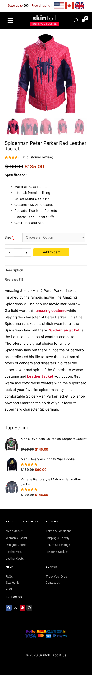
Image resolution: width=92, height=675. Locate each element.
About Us (59, 655)
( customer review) (38, 157)
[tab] (46, 270)
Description (14, 270)
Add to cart (51, 252)
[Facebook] (9, 608)
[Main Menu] (10, 20)
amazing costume (51, 310)
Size (8, 237)
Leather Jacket (40, 376)
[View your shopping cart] (83, 20)
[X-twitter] (15, 608)
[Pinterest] (22, 608)
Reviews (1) (14, 279)
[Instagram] (29, 608)
